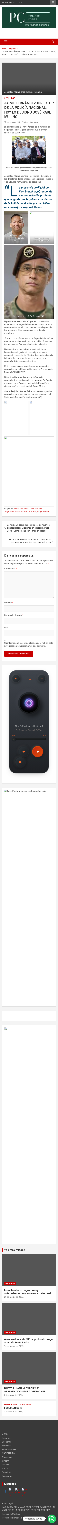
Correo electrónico (13, 615)
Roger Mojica (43, 511)
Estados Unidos (13, 1408)
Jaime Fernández (21, 509)
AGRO (5, 1434)
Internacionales (12, 1404)
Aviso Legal (7, 1503)
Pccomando (13, 30)
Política (5, 1464)
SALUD (5, 1468)
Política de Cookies (11, 1514)
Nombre (8, 602)
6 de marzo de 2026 (13, 1395)
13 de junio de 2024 (12, 122)
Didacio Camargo (30, 122)
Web (6, 627)
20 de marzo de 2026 (13, 1297)
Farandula (6, 1445)
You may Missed (14, 1250)
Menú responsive (53, 2)
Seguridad (9, 98)
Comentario (10, 568)
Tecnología (7, 1476)
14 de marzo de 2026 (13, 1346)
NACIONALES (8, 1453)
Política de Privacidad (12, 1518)
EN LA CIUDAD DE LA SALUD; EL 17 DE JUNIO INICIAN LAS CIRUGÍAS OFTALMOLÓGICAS (30, 541)
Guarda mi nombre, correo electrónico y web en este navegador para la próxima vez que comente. (28, 644)
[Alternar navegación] (6, 42)
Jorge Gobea (10, 511)
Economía (6, 1442)
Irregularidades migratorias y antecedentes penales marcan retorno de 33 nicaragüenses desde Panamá (28, 1293)
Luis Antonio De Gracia (26, 511)
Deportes (6, 1438)
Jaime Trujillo (36, 509)
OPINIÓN (6, 1461)
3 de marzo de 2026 (13, 1411)
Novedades (7, 1457)
